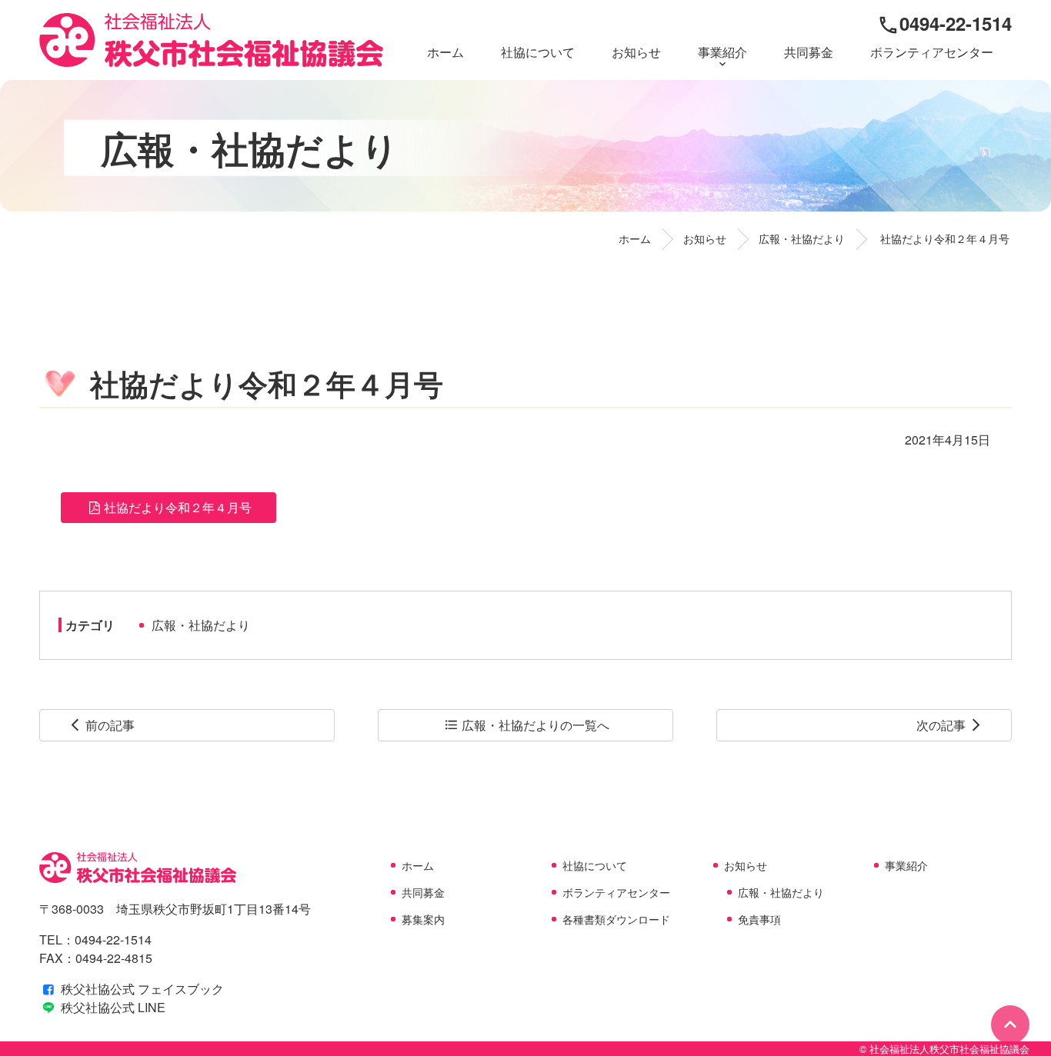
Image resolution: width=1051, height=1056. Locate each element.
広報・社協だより (201, 625)
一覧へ (526, 725)
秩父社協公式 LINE (111, 1007)
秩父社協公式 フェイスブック (141, 989)
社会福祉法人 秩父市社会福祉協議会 (211, 40)
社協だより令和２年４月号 (178, 507)
